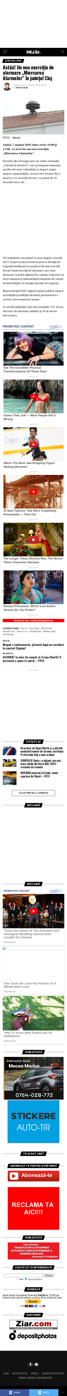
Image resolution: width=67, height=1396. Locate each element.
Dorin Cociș (22, 87)
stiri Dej (9, 635)
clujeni (34, 628)
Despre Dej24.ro (19, 1373)
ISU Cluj (23, 632)
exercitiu (9, 632)
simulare (49, 632)
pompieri (36, 632)
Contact (35, 1373)
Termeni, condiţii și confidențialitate (35, 1377)
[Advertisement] (33, 24)
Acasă (6, 1373)
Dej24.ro (47, 628)
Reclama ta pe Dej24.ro (53, 1373)
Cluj (24, 628)
